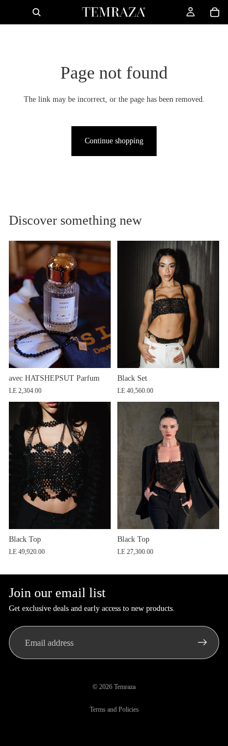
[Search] (36, 12)
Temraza (125, 687)
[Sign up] (202, 642)
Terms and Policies (114, 709)
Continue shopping (114, 141)
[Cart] (215, 12)
